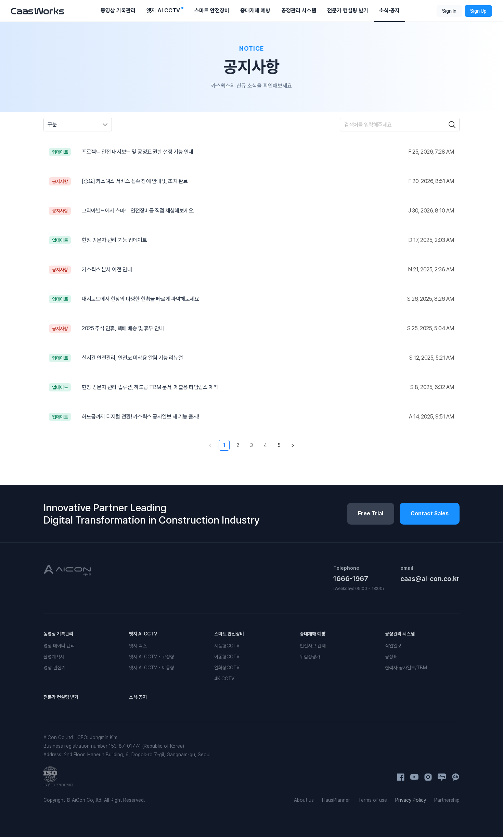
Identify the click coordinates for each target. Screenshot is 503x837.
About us (304, 800)
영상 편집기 (54, 667)
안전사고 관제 (313, 645)
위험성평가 (310, 656)
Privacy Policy (410, 800)
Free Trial (370, 513)
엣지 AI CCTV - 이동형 (151, 667)
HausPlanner (336, 800)
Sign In (449, 11)
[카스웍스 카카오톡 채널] (455, 777)
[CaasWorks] (37, 11)
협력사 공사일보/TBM (406, 667)
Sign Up (478, 11)
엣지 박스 (138, 645)
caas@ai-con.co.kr (430, 579)
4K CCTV (224, 678)
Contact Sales (430, 513)
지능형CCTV (227, 645)
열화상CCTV (227, 667)
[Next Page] (292, 445)
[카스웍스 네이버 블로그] (442, 777)
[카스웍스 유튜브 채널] (414, 777)
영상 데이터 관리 (59, 645)
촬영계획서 (53, 656)
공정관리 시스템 (400, 633)
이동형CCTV (227, 656)
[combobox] (77, 124)
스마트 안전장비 (229, 633)
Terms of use (372, 800)
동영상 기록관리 (58, 633)
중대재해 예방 (312, 633)
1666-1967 (350, 579)
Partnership (447, 800)
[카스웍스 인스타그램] (428, 777)
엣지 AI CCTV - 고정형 (151, 656)
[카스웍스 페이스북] (401, 777)
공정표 (391, 656)
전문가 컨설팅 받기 (60, 697)
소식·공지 (138, 697)
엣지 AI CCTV (143, 633)
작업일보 (393, 645)
